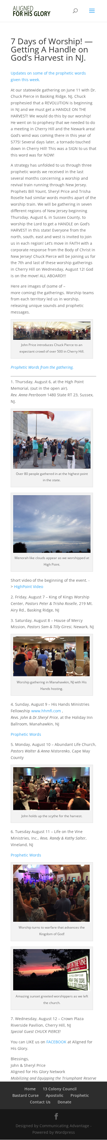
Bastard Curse (25, 1095)
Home (30, 1088)
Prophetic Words (26, 734)
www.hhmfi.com (46, 710)
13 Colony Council (60, 1088)
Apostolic (54, 1095)
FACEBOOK (56, 1041)
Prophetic (80, 1095)
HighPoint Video (28, 586)
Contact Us (40, 1101)
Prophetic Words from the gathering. (42, 367)
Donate (64, 1101)
